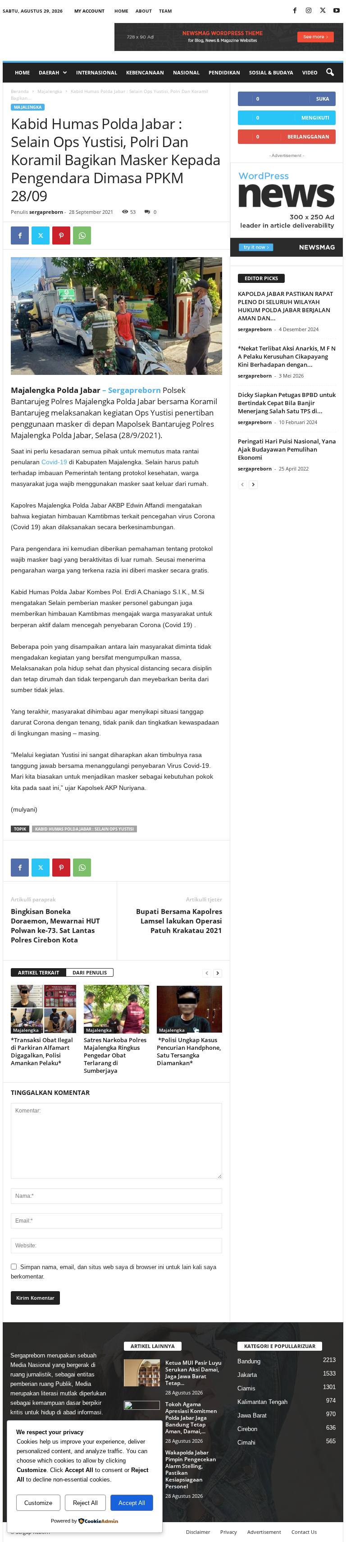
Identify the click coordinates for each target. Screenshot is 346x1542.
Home (121, 11)
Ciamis (246, 1388)
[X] (322, 11)
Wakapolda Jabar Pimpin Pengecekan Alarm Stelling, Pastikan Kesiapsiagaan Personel (190, 1469)
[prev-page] (206, 973)
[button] (330, 73)
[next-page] (217, 973)
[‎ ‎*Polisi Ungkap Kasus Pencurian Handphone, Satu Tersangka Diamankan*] (189, 1009)
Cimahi (246, 1442)
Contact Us (304, 1531)
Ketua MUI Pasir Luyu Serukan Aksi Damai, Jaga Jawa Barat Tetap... (193, 1373)
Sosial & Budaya (271, 72)
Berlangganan (308, 136)
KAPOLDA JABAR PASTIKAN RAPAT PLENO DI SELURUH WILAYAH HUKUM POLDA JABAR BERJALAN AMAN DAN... (285, 306)
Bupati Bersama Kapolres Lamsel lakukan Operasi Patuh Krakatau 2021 (179, 921)
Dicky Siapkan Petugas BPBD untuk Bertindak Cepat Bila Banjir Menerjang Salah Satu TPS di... (287, 403)
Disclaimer (198, 1531)
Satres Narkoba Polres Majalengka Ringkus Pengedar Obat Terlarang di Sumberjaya (115, 1055)
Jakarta (247, 1374)
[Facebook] (294, 11)
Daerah (49, 72)
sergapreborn (46, 211)
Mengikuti (315, 117)
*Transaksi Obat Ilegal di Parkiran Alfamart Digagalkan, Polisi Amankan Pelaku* (42, 1051)
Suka (322, 98)
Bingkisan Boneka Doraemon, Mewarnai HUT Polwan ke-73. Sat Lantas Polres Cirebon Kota (55, 925)
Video (310, 72)
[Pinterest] (61, 235)
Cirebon (247, 1429)
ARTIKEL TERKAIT (38, 972)
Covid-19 (55, 462)
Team (165, 11)
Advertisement (264, 1531)
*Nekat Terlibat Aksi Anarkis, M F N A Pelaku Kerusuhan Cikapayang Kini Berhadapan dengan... (287, 356)
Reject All (85, 1503)
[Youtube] (336, 11)
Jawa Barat (252, 1415)
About (144, 11)
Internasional (96, 72)
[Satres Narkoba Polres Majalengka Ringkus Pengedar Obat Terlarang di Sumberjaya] (116, 1009)
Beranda (20, 91)
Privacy (228, 1531)
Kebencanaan (145, 72)
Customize (38, 1503)
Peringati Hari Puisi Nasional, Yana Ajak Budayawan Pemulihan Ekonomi (287, 449)
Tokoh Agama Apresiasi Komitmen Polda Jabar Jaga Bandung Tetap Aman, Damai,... (191, 1417)
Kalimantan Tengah (262, 1402)
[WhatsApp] (82, 235)
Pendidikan (224, 72)
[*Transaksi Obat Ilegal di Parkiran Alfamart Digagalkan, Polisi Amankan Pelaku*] (43, 1009)
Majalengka (49, 91)
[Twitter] (41, 235)
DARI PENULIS (90, 972)
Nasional (186, 72)
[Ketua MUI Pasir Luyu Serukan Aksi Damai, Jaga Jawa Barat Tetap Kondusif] (142, 1372)
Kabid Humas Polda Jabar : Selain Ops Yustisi (84, 829)
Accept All (131, 1503)
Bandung (248, 1361)
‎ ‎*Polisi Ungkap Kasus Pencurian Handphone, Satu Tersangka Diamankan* (189, 1051)
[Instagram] (308, 11)
